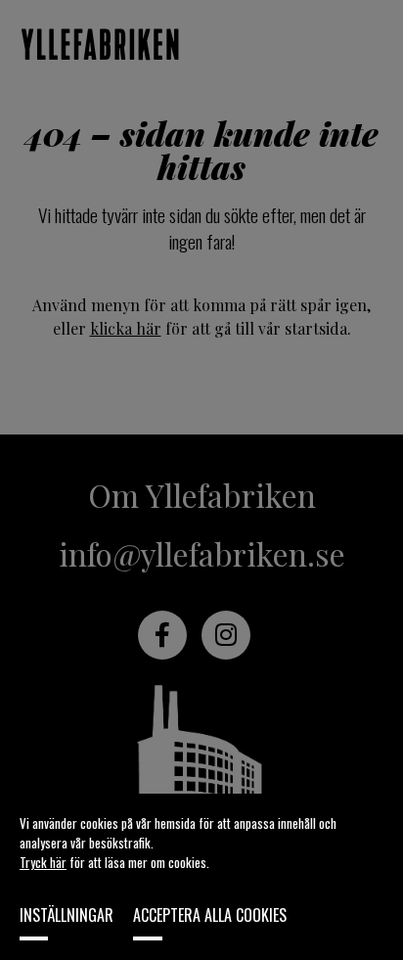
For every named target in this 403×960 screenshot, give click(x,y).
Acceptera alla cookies (210, 915)
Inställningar (66, 915)
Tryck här (43, 862)
